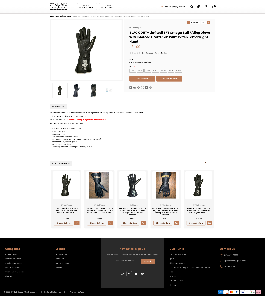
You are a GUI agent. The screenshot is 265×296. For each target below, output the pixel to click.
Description (58, 106)
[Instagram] (129, 273)
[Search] (191, 6)
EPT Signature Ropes (13, 263)
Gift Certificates (176, 280)
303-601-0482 (230, 266)
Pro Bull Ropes (11, 254)
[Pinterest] (150, 87)
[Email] (134, 87)
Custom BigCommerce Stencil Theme (60, 292)
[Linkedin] (146, 87)
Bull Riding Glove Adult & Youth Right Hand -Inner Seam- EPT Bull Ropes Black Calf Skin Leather (165, 211)
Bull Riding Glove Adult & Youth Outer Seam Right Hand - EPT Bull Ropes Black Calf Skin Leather (132, 211)
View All (8, 276)
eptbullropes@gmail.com (175, 6)
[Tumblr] (122, 273)
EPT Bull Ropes (61, 254)
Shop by (87, 6)
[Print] (138, 87)
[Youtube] (142, 273)
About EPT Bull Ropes (178, 254)
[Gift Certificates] (198, 6)
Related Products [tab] (60, 163)
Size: (131, 66)
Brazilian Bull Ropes (13, 259)
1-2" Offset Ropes (12, 267)
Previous (195, 23)
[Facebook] (130, 87)
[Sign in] (206, 6)
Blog (171, 272)
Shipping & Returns (177, 263)
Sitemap (172, 285)
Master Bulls (60, 259)
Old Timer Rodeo (62, 263)
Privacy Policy (175, 276)
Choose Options (63, 223)
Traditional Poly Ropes (14, 272)
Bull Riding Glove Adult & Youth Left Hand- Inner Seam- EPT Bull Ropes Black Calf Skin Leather (99, 210)
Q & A (171, 259)
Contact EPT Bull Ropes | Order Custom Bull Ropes (189, 267)
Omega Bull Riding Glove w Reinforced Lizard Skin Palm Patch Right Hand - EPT (198, 210)
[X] (142, 87)
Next (203, 23)
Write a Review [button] (161, 53)
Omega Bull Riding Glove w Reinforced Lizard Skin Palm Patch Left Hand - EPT (66, 210)
